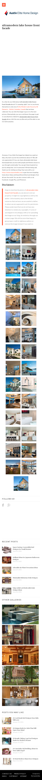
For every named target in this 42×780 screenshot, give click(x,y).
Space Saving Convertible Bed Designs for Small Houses (23, 548)
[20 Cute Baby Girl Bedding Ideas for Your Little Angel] (6, 751)
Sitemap (23, 776)
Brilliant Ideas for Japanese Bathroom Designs (26, 558)
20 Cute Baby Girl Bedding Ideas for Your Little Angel (25, 750)
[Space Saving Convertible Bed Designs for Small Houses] (6, 549)
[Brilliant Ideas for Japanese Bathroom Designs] (6, 560)
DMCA (4, 776)
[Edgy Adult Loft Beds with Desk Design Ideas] (6, 590)
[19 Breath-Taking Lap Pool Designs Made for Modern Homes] (6, 741)
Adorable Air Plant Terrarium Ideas (25, 568)
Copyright (13, 776)
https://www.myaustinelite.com (12, 172)
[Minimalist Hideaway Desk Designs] (6, 580)
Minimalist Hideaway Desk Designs (25, 578)
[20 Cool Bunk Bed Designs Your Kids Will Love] (6, 720)
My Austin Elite (35, 776)
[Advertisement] (21, 51)
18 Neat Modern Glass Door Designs (25, 759)
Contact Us (7, 774)
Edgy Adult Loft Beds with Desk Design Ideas (24, 589)
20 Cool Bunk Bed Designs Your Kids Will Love (25, 719)
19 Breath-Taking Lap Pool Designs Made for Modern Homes (25, 739)
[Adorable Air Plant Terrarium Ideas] (6, 570)
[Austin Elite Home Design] (21, 13)
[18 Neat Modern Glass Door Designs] (6, 761)
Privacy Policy (20, 774)
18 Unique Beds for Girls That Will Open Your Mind (24, 729)
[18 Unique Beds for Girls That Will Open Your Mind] (6, 730)
